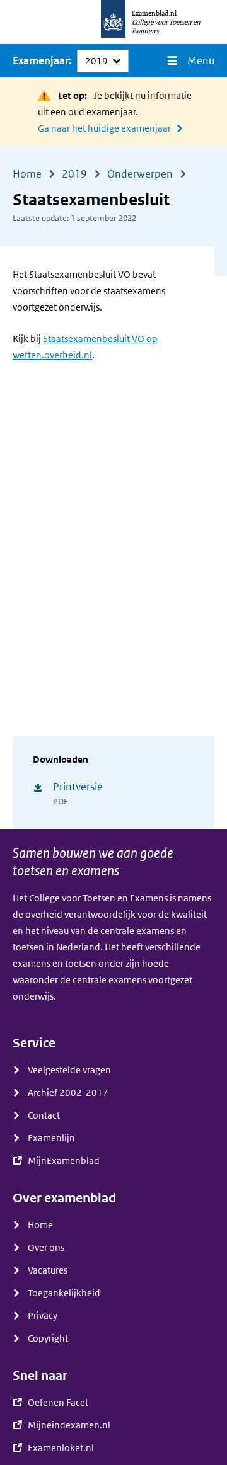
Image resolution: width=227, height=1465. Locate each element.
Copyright (48, 1338)
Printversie (78, 787)
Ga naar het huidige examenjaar (104, 128)
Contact (44, 1115)
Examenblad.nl (154, 13)
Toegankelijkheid (64, 1293)
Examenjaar (41, 60)
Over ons (46, 1247)
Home (40, 1225)
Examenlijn (51, 1138)
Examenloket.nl (61, 1448)
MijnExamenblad (64, 1160)
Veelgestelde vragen (69, 1070)
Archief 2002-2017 (68, 1092)
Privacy (42, 1315)
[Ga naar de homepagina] (113, 22)
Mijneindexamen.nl (69, 1425)
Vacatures (47, 1270)
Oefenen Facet (58, 1402)
